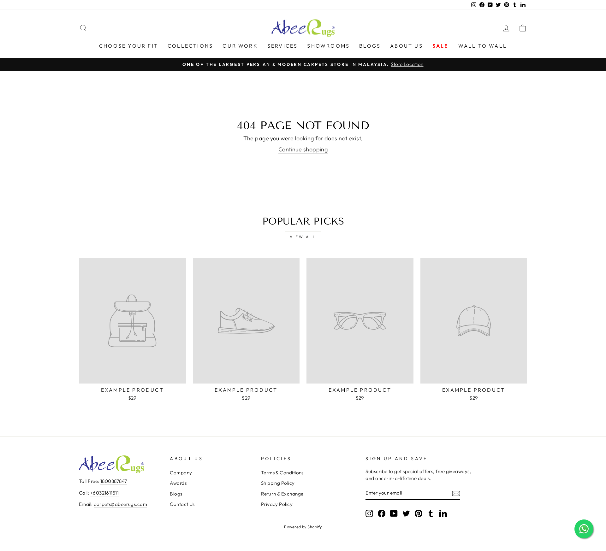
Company (181, 473)
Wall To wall (482, 46)
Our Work (240, 46)
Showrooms (328, 46)
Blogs (370, 46)
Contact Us (182, 504)
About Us (406, 46)
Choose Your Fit (128, 46)
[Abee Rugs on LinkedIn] (443, 513)
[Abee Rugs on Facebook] (381, 513)
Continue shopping (303, 149)
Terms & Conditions (282, 473)
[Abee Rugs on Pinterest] (418, 513)
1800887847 (113, 481)
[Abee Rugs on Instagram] (369, 513)
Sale (440, 46)
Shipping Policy (278, 483)
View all (303, 236)
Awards (178, 483)
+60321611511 (104, 493)
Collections (190, 46)
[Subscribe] (456, 493)
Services (282, 46)
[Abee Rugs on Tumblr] (431, 513)
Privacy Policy (277, 504)
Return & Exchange (282, 494)
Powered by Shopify (303, 526)
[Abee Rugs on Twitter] (406, 513)
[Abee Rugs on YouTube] (394, 513)
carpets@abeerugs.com (120, 504)
